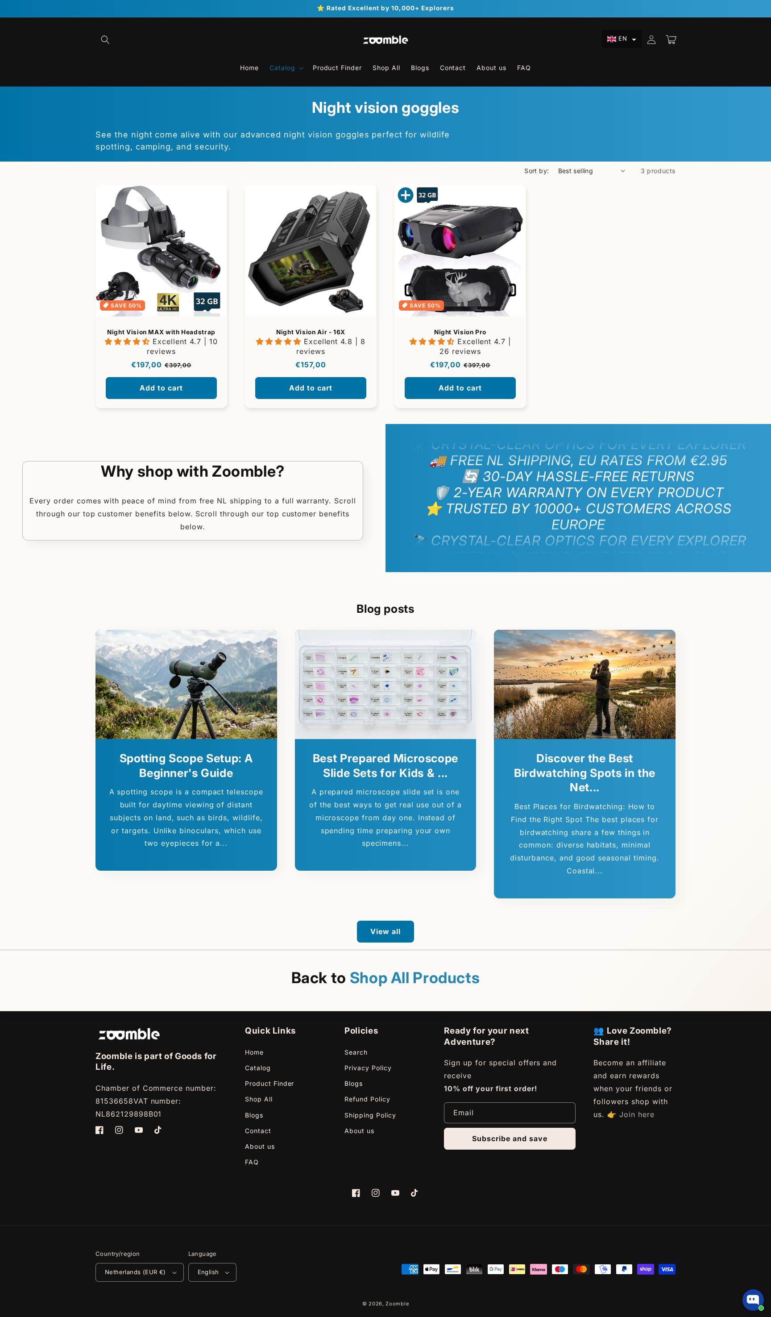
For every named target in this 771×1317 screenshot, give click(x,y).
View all (385, 931)
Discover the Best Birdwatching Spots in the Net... (584, 773)
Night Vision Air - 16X (310, 332)
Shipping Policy (370, 1115)
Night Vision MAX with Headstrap (161, 332)
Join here (637, 1114)
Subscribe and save (509, 1138)
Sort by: (536, 170)
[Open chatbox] (753, 1300)
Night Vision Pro (460, 332)
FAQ (252, 1162)
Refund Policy (367, 1099)
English (208, 1271)
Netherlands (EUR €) (135, 1271)
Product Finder (269, 1083)
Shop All (259, 1099)
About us (260, 1146)
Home (254, 1052)
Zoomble (397, 1303)
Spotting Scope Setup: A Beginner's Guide (186, 766)
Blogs (254, 1115)
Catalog (258, 1068)
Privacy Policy (367, 1068)
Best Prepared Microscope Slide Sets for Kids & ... (385, 766)
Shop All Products (415, 977)
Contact (258, 1130)
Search (356, 1052)
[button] (105, 40)
